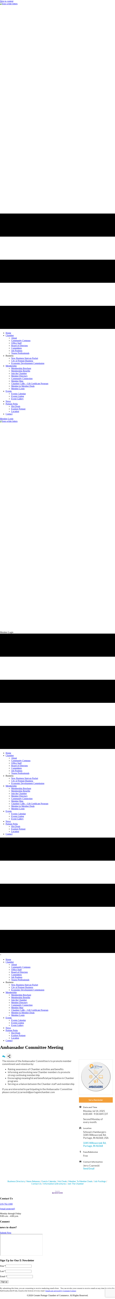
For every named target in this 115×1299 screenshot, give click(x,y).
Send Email (88, 1168)
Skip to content (6, 1)
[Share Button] (9, 1056)
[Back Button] (3, 1057)
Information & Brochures (54, 1184)
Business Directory (16, 1181)
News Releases (33, 1181)
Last (2, 1271)
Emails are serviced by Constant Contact (60, 1291)
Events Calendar (49, 1181)
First (3, 1266)
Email (3, 1276)
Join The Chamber (76, 1184)
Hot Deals (62, 1181)
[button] (6, 419)
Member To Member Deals (80, 1181)
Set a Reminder (96, 1100)
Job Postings (100, 1181)
